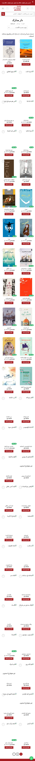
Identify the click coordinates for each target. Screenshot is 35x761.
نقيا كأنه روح (26, 683)
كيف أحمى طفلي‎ (9, 506)
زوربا (9, 239)
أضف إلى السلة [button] (26, 64)
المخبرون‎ (9, 328)
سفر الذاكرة (26, 150)
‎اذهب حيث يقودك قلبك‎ (26, 357)
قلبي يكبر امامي (26, 298)
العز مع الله (26, 417)
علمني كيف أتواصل (26, 713)
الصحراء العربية (26, 59)
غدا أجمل (26, 743)
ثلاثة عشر (9, 595)
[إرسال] (3, 14)
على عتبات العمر (26, 180)
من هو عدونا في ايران (9, 120)
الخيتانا (9, 654)
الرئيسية (23, 24)
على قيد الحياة (9, 150)
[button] (32, 8)
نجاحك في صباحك (26, 595)
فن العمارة (26, 328)
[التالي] (14, 754)
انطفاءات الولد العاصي (9, 180)
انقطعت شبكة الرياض (26, 268)
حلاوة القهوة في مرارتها (9, 713)
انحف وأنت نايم (9, 743)
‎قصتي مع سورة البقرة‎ (26, 387)
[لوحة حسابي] (27, 8)
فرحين (9, 387)
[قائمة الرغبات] (7, 8)
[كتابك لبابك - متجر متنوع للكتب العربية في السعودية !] (17, 8)
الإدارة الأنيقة (9, 476)
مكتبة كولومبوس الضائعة (26, 446)
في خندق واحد (9, 298)
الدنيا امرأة (9, 683)
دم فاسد (26, 565)
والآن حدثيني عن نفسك (26, 624)
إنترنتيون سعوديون (26, 654)
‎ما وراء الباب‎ (26, 91)
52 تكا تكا (26, 120)
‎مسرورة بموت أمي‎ (9, 357)
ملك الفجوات (9, 565)
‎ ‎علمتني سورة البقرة (9, 446)
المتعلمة (26, 535)
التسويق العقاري (9, 91)
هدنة (26, 209)
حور (26, 239)
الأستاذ (9, 624)
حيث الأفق (9, 268)
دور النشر (18, 24)
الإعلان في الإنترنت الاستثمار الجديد (9, 60)
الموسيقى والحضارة (9, 209)
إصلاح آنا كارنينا (9, 535)
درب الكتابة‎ (9, 417)
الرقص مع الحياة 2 (26, 506)
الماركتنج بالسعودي (26, 476)
